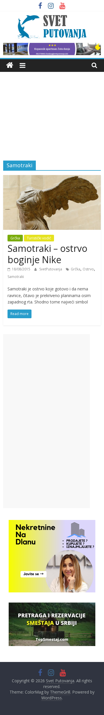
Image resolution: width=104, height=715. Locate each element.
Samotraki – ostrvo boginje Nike (47, 253)
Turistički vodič (39, 238)
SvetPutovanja (51, 269)
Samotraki (16, 276)
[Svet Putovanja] (9, 65)
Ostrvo (88, 269)
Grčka (15, 238)
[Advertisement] (52, 112)
